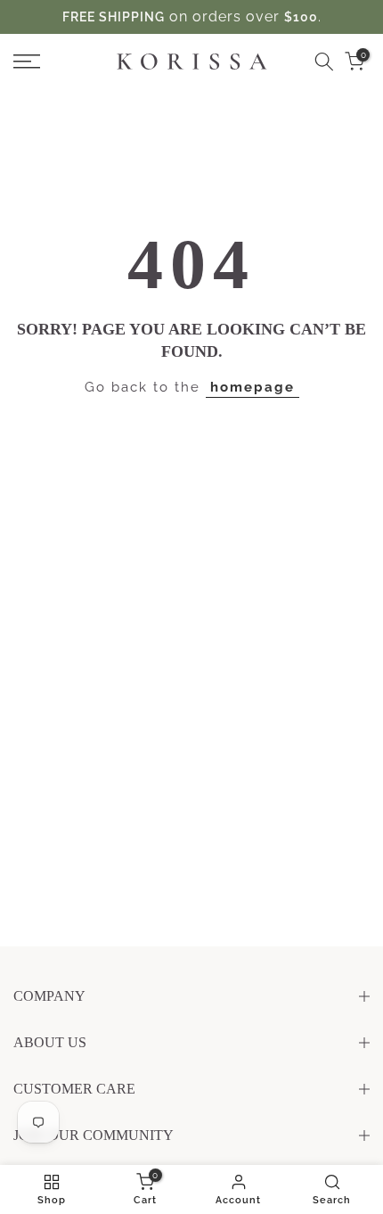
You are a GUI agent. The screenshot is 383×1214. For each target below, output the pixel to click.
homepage (252, 387)
